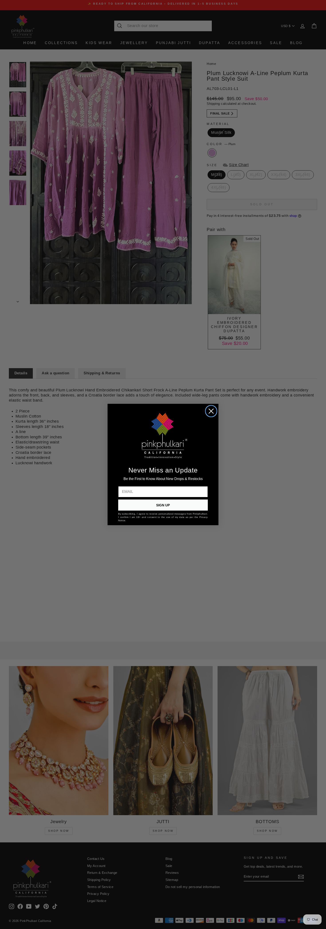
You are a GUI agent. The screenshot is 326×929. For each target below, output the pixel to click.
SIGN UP (163, 505)
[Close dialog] (211, 411)
